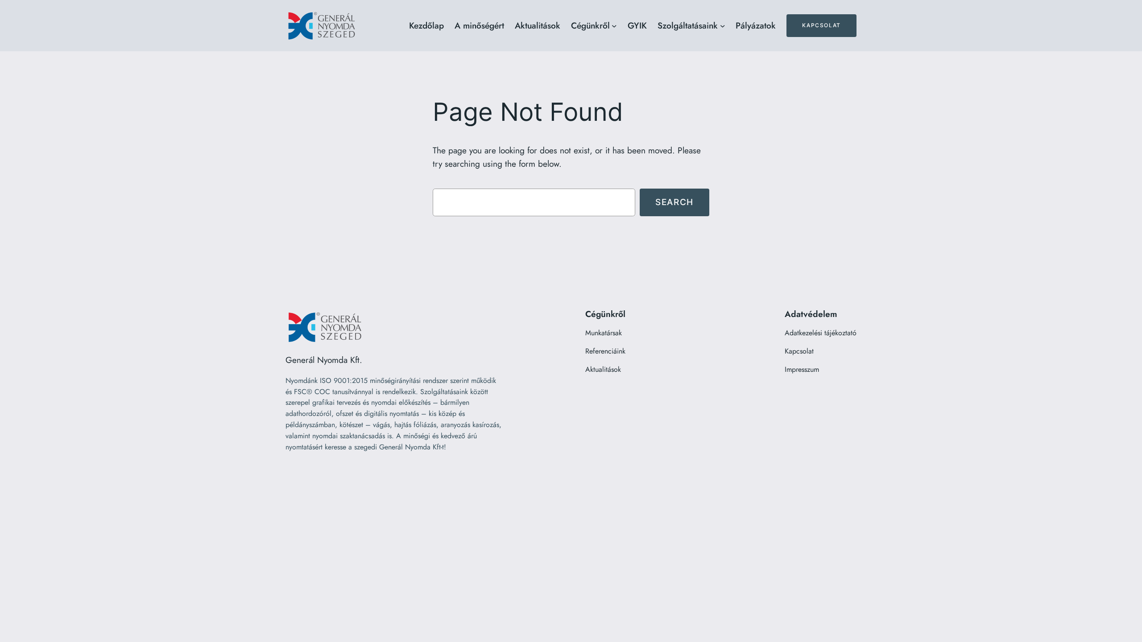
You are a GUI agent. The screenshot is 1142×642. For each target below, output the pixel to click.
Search (674, 202)
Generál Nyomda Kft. (324, 360)
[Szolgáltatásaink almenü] (722, 26)
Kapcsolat (821, 25)
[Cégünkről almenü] (614, 26)
